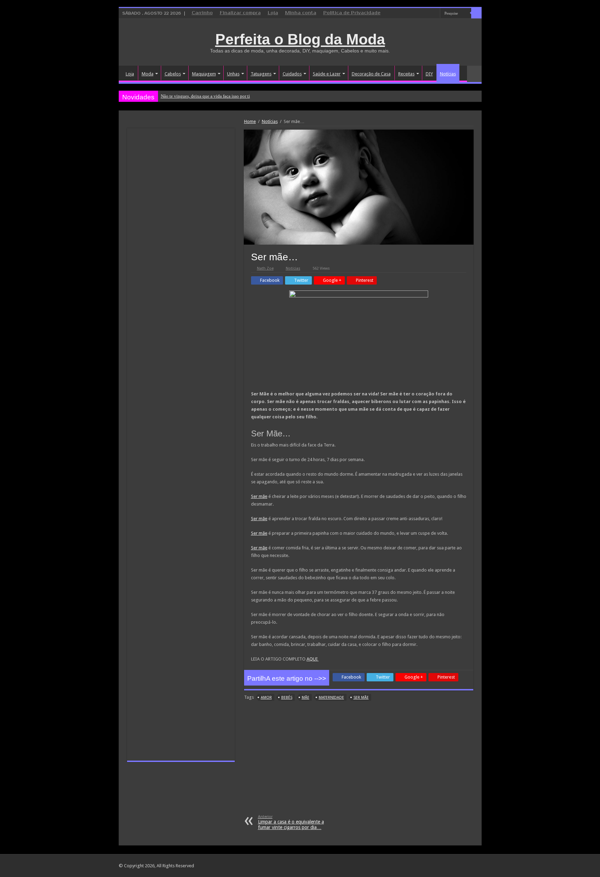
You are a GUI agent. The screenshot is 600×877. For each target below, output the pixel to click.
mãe (305, 697)
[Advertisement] (358, 762)
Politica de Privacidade (352, 13)
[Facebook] (421, 13)
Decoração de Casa (371, 73)
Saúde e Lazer (327, 73)
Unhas (233, 73)
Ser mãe (259, 496)
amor (266, 697)
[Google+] (415, 13)
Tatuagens (261, 73)
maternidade (331, 697)
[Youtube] (435, 13)
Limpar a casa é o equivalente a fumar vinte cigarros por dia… (291, 822)
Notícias (448, 73)
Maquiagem (204, 73)
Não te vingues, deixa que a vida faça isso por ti (205, 96)
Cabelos (173, 73)
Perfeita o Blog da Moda (300, 39)
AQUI (313, 659)
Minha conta (300, 13)
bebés (286, 697)
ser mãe (361, 697)
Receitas (406, 73)
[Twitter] (428, 13)
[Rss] (408, 13)
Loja (273, 13)
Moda (147, 73)
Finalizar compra (240, 13)
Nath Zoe (265, 268)
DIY (429, 73)
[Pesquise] (476, 13)
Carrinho (202, 13)
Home (250, 121)
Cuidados (292, 73)
